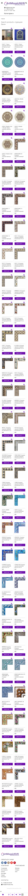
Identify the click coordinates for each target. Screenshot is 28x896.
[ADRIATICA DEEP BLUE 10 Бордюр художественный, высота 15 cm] (20, 582)
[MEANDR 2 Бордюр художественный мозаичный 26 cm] (20, 391)
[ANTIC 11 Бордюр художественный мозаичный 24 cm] (7, 281)
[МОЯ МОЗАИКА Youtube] (11, 862)
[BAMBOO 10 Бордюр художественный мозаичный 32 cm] (20, 281)
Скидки (3, 875)
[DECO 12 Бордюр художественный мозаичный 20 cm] (20, 254)
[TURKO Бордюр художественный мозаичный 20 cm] (7, 473)
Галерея (17, 870)
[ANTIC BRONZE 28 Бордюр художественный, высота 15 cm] (20, 692)
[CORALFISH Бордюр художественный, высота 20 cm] (20, 555)
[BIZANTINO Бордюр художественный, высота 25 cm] (7, 719)
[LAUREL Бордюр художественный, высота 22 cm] (20, 774)
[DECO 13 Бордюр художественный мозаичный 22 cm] (7, 254)
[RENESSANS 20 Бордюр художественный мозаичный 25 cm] (20, 144)
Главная (3, 18)
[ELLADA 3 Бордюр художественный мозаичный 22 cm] (7, 391)
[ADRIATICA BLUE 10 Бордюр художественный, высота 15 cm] (7, 610)
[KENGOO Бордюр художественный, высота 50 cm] (7, 528)
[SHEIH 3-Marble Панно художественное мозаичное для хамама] (20, 117)
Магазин (17, 868)
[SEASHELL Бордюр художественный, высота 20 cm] (20, 528)
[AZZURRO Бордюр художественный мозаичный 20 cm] (7, 446)
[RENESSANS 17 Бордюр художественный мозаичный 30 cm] (7, 199)
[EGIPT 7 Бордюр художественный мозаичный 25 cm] (7, 336)
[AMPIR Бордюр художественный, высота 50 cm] (20, 802)
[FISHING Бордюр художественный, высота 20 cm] (7, 555)
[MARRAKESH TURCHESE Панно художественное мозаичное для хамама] (7, 62)
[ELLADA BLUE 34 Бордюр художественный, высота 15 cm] (7, 582)
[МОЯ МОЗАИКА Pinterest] (14, 862)
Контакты (3, 876)
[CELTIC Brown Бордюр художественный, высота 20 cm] (20, 637)
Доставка (3, 873)
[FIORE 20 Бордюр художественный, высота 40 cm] (20, 747)
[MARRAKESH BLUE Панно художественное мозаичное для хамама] (20, 62)
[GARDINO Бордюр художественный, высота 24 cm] (7, 802)
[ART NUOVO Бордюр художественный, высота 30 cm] (7, 774)
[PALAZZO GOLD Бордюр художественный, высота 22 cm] (20, 829)
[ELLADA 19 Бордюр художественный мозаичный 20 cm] (7, 172)
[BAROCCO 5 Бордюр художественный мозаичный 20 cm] (7, 363)
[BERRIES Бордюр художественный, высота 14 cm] (7, 637)
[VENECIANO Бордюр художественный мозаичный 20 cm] (20, 446)
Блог (16, 871)
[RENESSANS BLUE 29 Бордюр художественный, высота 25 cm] (20, 665)
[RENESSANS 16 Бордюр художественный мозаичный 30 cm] (20, 199)
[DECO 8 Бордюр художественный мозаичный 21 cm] (20, 309)
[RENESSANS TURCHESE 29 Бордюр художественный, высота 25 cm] (7, 665)
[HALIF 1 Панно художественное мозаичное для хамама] (7, 35)
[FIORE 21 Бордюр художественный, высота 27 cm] (7, 747)
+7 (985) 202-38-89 (9, 9)
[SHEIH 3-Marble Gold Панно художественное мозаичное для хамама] (7, 144)
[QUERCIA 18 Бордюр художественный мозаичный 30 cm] (20, 172)
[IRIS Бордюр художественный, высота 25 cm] (20, 610)
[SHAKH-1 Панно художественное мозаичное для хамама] (7, 89)
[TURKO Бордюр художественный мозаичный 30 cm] (20, 473)
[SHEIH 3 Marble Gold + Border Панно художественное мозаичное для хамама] (7, 117)
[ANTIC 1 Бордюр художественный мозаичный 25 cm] (7, 418)
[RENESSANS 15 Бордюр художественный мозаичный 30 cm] (7, 226)
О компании (4, 868)
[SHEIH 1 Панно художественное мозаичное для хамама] (20, 35)
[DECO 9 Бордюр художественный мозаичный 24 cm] (7, 309)
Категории (8, 13)
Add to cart (6, 52)
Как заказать (4, 870)
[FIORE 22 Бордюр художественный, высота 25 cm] (20, 719)
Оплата (3, 871)
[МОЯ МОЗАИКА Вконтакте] (2, 862)
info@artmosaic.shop (10, 7)
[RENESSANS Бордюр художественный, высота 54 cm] (7, 829)
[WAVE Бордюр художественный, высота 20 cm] (20, 500)
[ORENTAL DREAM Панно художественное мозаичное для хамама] (20, 89)
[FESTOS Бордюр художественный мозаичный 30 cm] (20, 418)
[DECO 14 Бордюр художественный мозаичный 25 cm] (20, 226)
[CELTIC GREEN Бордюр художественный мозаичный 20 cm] (7, 500)
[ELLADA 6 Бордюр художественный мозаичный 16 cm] (20, 336)
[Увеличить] (11, 439)
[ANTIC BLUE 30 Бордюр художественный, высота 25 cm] (7, 692)
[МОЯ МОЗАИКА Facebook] (5, 862)
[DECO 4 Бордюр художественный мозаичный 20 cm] (20, 363)
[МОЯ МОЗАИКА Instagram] (8, 862)
